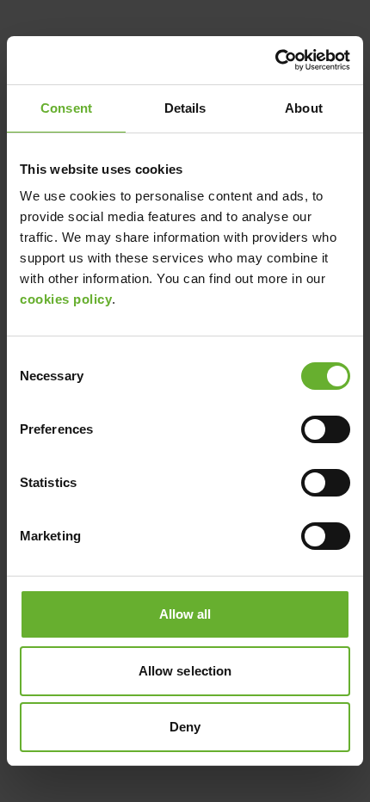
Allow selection (185, 670)
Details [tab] (185, 108)
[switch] (325, 429)
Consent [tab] (66, 108)
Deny (185, 726)
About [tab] (304, 108)
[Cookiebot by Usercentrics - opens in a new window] (275, 60)
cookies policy (66, 299)
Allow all (185, 614)
